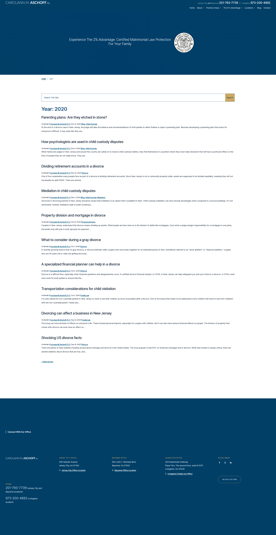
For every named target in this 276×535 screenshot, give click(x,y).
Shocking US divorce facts (61, 338)
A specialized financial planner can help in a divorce (80, 264)
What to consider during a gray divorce (71, 240)
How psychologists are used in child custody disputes (82, 142)
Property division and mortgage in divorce (73, 215)
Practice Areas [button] (212, 8)
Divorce (85, 173)
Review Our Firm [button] (229, 479)
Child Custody (91, 124)
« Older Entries (47, 362)
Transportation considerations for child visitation (78, 289)
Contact (267, 8)
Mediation (101, 197)
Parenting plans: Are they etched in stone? (74, 117)
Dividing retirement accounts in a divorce (72, 166)
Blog (259, 8)
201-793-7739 (228, 2)
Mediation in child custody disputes (68, 191)
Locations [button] (249, 8)
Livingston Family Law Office (180, 474)
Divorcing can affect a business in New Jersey (76, 313)
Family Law (85, 295)
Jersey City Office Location (73, 470)
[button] (273, 518)
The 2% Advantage (231, 8)
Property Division (88, 222)
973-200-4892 (261, 2)
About (199, 8)
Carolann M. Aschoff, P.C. (60, 124)
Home (192, 8)
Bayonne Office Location (125, 470)
